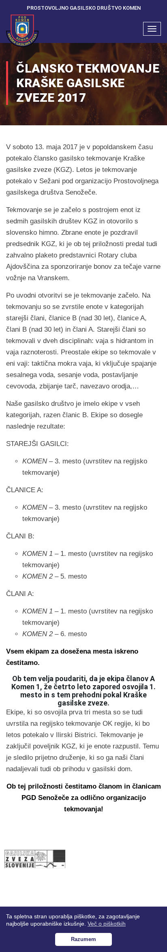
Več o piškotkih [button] (107, 923)
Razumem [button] (83, 939)
